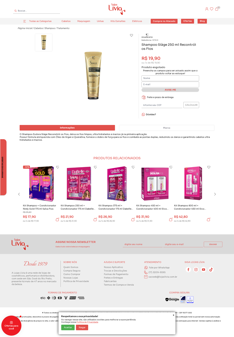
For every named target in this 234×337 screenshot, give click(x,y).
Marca (166, 127)
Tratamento (63, 28)
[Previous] (21, 194)
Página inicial (25, 28)
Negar (82, 327)
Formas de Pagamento (116, 274)
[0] (216, 9)
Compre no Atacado (164, 21)
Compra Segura (71, 270)
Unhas (100, 21)
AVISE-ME (170, 89)
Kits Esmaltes (117, 21)
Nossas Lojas (70, 277)
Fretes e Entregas (113, 277)
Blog (202, 21)
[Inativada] (182, 299)
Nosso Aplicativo (113, 267)
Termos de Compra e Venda (119, 284)
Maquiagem (83, 21)
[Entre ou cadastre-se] (207, 9)
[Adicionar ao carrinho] (57, 219)
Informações (67, 127)
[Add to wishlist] (131, 35)
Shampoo (49, 28)
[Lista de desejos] (211, 9)
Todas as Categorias (40, 21)
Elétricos (137, 21)
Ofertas (187, 21)
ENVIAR (213, 244)
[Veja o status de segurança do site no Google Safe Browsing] (172, 299)
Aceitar (68, 327)
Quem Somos (70, 267)
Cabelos (66, 21)
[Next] (212, 194)
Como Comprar (71, 274)
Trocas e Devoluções (115, 270)
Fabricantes (110, 281)
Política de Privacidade (87, 322)
